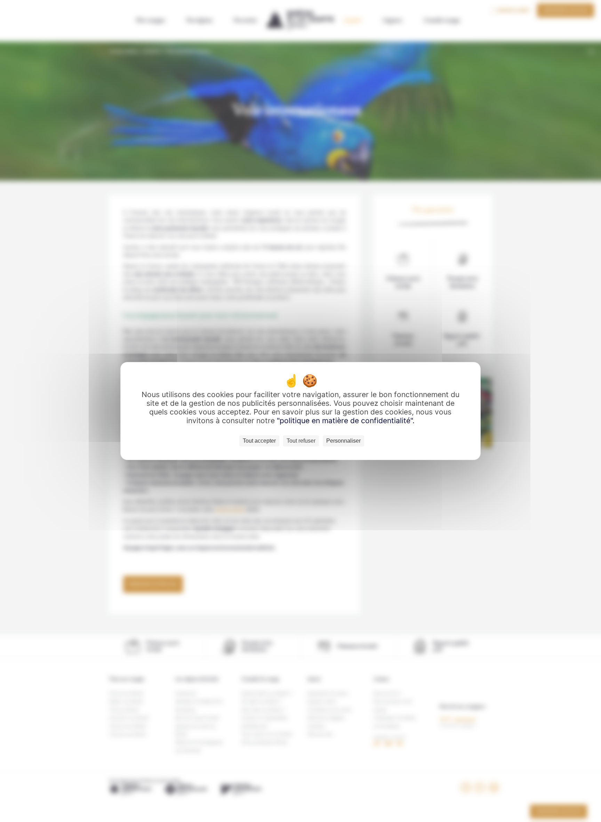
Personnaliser (343, 441)
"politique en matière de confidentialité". (346, 420)
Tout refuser (301, 441)
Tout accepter (259, 441)
